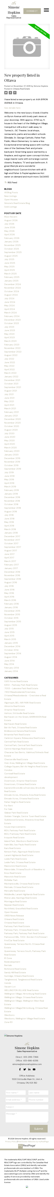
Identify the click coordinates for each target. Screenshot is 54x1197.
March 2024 (10, 312)
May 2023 (9, 334)
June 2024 (9, 302)
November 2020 (12, 422)
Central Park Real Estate (16, 741)
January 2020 (11, 454)
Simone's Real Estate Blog (17, 203)
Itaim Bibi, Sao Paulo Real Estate (20, 844)
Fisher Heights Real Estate (17, 802)
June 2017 (9, 554)
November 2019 (12, 461)
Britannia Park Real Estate (17, 734)
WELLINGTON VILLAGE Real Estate (21, 990)
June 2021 (9, 397)
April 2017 (9, 557)
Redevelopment (12, 961)
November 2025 (12, 245)
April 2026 (9, 234)
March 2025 (10, 273)
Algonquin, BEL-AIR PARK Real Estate (22, 702)
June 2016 (9, 589)
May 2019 (9, 479)
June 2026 (9, 227)
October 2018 (11, 504)
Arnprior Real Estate (14, 709)
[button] (32, 11)
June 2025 (9, 262)
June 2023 (9, 330)
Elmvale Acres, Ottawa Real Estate (21, 798)
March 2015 (10, 639)
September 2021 (12, 387)
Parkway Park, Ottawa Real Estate (21, 929)
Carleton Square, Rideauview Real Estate (24, 738)
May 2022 (9, 365)
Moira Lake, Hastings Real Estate (20, 897)
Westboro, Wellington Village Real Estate (24, 1018)
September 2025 (13, 252)
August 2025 (11, 255)
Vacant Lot (10, 986)
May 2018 (9, 522)
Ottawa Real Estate (21, 89)
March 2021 (10, 408)
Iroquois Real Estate (14, 837)
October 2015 (11, 617)
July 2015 (9, 628)
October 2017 (11, 543)
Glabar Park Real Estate (16, 812)
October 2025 (11, 248)
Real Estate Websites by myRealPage (33, 1141)
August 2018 (10, 511)
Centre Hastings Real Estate (18, 748)
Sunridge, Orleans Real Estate (19, 975)
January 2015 (11, 642)
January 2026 (11, 241)
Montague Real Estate (15, 901)
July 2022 (9, 358)
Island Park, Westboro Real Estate (21, 841)
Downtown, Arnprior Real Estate (20, 780)
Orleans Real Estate (14, 919)
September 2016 (12, 578)
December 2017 (12, 536)
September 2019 (12, 468)
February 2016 (11, 603)
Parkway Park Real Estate (17, 926)
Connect (32, 11)
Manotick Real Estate (15, 876)
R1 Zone (8, 958)
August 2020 (11, 429)
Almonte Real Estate (14, 706)
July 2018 (9, 515)
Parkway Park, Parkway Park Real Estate (24, 933)
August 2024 (11, 294)
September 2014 (12, 653)
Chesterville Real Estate (16, 759)
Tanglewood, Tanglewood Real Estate (23, 979)
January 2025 (11, 280)
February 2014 (11, 667)
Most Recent (10, 216)
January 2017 (11, 568)
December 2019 (12, 458)
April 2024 (9, 309)
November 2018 (12, 500)
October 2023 (11, 323)
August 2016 (10, 582)
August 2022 (10, 355)
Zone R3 (8, 1022)
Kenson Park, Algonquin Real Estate (22, 851)
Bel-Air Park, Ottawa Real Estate (20, 727)
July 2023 (9, 326)
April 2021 (9, 405)
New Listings (10, 196)
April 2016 (9, 596)
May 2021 (9, 401)
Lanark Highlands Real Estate (18, 855)
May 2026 (9, 231)
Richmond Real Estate (15, 968)
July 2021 (9, 394)
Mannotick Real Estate (15, 865)
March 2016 (10, 600)
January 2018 (11, 532)
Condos (8, 770)
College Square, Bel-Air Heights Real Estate (25, 766)
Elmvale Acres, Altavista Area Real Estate (25, 794)
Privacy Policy (11, 1141)
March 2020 (10, 447)
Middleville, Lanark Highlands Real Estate (24, 894)
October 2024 (11, 291)
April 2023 (9, 337)
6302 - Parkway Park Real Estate (21, 684)
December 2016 (12, 571)
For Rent (8, 805)
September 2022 (12, 351)
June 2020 (9, 436)
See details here (12, 107)
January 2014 (11, 671)
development (11, 777)
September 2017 (12, 547)
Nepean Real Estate (14, 904)
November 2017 (12, 539)
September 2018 (12, 507)
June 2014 (9, 660)
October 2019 (11, 465)
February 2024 (12, 316)
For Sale (8, 809)
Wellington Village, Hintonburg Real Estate (25, 993)
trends (7, 983)
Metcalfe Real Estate (14, 890)
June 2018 (9, 518)
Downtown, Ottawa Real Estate (20, 784)
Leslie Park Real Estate (15, 858)
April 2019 (9, 483)
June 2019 (9, 476)
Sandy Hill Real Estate (15, 972)
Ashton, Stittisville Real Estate (19, 713)
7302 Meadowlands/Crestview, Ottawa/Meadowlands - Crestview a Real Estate (25, 696)
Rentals (8, 965)
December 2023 (12, 319)
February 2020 (12, 451)
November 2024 (12, 287)
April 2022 (9, 369)
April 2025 (9, 270)
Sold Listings (10, 206)
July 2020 (9, 433)
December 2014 (12, 646)
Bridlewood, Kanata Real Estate (20, 731)
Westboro (9, 1015)
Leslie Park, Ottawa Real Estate (20, 862)
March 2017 (10, 561)
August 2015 (10, 625)
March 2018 (10, 529)
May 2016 (9, 593)
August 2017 (10, 550)
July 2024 (9, 298)
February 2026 (11, 238)
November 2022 (12, 348)
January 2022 (11, 376)
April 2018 (9, 525)
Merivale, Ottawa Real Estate (18, 887)
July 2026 (9, 223)
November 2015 (12, 614)
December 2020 (12, 419)
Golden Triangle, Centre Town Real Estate (25, 816)
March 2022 (10, 372)
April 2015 (9, 635)
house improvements (15, 826)
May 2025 (9, 266)
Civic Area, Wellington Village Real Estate (24, 763)
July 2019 (9, 472)
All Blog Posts (11, 192)
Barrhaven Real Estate (15, 723)
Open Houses (11, 199)
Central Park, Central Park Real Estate (23, 745)
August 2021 (10, 390)
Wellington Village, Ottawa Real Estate (23, 997)
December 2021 (12, 380)
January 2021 (11, 415)
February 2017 (11, 564)
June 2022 (9, 362)
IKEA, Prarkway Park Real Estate (20, 833)
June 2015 (9, 632)
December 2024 (12, 284)
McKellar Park (11, 880)
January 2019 (11, 493)
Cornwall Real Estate (14, 773)
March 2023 (10, 341)
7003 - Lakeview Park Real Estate (21, 688)
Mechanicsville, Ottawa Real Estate (21, 883)
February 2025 (11, 277)
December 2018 (12, 497)
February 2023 (11, 344)
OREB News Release (14, 915)
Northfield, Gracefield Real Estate (21, 908)
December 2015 (12, 610)
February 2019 (11, 490)
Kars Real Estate (12, 848)
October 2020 (11, 426)
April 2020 (9, 444)
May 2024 (9, 305)
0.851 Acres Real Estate (16, 681)
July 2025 (9, 259)
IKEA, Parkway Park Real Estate (19, 830)
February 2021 (11, 412)
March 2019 (10, 486)
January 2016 (11, 607)
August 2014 (10, 657)
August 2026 (11, 220)
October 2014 (11, 650)
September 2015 (12, 621)
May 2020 (9, 440)
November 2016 (12, 575)
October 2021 (11, 383)
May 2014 (9, 664)
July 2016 (9, 586)
